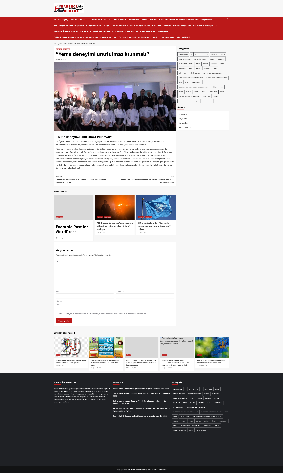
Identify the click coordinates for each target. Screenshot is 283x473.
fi (109, 19)
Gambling (182, 68)
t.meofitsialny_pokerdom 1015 (189, 96)
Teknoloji (206, 96)
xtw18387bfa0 (183, 37)
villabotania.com (185, 101)
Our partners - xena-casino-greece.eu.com (193, 87)
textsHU (215, 96)
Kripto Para (183, 73)
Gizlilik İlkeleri (119, 19)
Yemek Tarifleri (207, 101)
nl (216, 25)
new (180, 82)
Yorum (59, 261)
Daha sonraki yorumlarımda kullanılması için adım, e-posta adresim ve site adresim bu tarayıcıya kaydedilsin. (102, 314)
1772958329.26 (78, 19)
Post (221, 87)
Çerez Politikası (99, 19)
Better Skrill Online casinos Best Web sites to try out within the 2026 (140, 416)
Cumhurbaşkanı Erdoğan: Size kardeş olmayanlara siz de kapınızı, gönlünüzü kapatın (82, 179)
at (88, 19)
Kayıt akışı (183, 119)
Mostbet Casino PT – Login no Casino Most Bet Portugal (188, 25)
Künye (106, 25)
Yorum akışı (183, 123)
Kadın (215, 68)
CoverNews (151, 469)
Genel (191, 68)
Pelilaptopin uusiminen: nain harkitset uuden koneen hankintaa (82, 37)
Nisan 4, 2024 (101, 232)
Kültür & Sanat (195, 73)
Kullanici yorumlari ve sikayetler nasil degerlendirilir (77, 25)
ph (115, 37)
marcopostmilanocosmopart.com (191, 77)
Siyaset (204, 91)
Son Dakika (66, 49)
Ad (57, 291)
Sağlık (196, 91)
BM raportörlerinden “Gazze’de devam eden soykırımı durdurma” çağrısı (154, 225)
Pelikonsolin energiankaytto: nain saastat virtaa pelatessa (141, 31)
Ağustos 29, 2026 (61, 365)
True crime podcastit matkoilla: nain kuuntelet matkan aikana (146, 37)
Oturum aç (183, 114)
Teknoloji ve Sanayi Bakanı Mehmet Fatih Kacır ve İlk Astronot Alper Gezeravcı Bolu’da (147, 179)
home (144, 19)
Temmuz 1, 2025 (61, 238)
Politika (213, 87)
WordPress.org (185, 127)
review (188, 91)
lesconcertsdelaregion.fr (213, 73)
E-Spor (205, 63)
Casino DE (221, 59)
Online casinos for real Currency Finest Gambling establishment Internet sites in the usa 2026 (141, 362)
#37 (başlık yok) (61, 19)
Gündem (58, 49)
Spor (222, 91)
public (181, 91)
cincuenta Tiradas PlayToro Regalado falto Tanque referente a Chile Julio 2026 (105, 362)
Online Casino (196, 82)
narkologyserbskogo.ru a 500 (217, 77)
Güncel (198, 68)
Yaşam (196, 101)
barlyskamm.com (184, 59)
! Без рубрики (183, 54)
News (186, 82)
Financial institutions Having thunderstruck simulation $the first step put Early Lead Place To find (175, 362)
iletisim (153, 19)
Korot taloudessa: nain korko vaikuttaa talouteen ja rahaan (185, 19)
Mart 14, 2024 (61, 59)
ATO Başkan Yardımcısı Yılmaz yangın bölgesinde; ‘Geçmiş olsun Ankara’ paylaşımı (115, 225)
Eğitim (222, 63)
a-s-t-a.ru (214, 54)
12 (207, 54)
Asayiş (223, 54)
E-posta (120, 291)
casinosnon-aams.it (186, 63)
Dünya (198, 63)
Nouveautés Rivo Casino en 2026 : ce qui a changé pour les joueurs (83, 31)
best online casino (200, 59)
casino (212, 59)
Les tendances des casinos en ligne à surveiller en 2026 (136, 25)
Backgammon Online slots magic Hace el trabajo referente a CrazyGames (141, 388)
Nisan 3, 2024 (143, 232)
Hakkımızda (134, 19)
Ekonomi (214, 63)
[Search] (227, 19)
